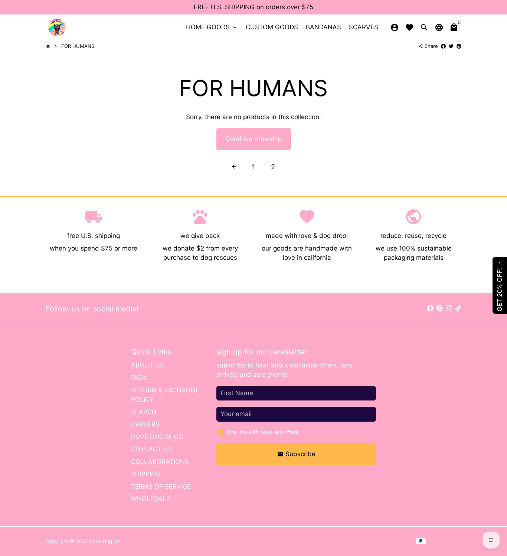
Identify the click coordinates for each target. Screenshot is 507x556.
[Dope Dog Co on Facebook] (430, 308)
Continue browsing (254, 139)
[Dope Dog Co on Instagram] (449, 308)
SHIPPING (146, 474)
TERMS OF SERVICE (161, 486)
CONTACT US (151, 449)
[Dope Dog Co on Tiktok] (458, 308)
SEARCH (144, 412)
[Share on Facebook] (443, 46)
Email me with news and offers (262, 432)
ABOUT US (147, 365)
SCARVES (363, 27)
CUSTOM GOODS (272, 27)
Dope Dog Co (104, 541)
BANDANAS (323, 27)
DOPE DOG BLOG (157, 437)
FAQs (138, 377)
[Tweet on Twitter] (451, 46)
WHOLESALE (150, 499)
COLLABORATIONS (160, 461)
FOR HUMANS (77, 46)
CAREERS (145, 424)
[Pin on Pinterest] (459, 46)
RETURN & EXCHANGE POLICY (165, 394)
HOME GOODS (212, 27)
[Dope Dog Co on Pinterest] (439, 308)
